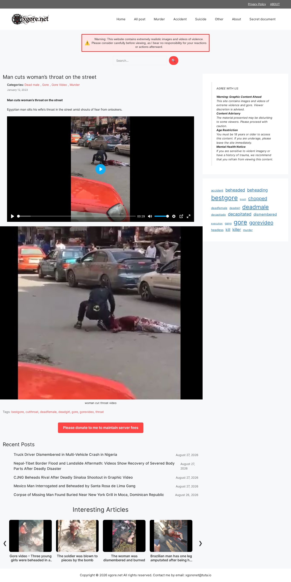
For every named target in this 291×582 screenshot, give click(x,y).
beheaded (235, 190)
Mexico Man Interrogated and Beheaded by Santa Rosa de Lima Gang (74, 486)
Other (219, 19)
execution (217, 223)
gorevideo (87, 412)
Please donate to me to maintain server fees (100, 428)
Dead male (31, 84)
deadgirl (64, 412)
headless (217, 230)
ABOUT (275, 4)
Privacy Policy (257, 4)
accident (217, 190)
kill (228, 229)
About (236, 19)
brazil (243, 199)
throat (99, 412)
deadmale (255, 206)
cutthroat (32, 412)
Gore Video (59, 84)
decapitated (239, 214)
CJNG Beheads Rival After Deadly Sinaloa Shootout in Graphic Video (73, 477)
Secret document (262, 19)
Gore (45, 84)
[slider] (76, 216)
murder (248, 230)
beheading (257, 190)
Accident (180, 19)
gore (75, 412)
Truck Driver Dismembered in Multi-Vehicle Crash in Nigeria (65, 454)
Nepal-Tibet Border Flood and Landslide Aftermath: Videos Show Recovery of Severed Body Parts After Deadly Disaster (94, 466)
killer (236, 229)
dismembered (265, 214)
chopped (257, 198)
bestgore (17, 412)
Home (121, 19)
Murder (159, 19)
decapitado (218, 214)
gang (228, 223)
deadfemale (48, 412)
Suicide (200, 19)
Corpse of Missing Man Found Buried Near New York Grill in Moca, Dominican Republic (89, 495)
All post (139, 19)
